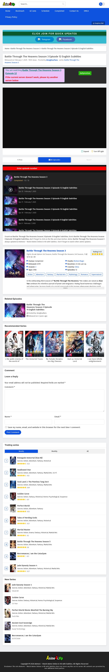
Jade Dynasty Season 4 (27, 565)
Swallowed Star (24, 470)
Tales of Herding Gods (27, 518)
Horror (45, 497)
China (77, 267)
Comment (10, 387)
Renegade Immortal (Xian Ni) (29, 458)
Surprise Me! (99, 23)
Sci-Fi (55, 473)
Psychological (54, 497)
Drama (31, 533)
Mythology (73, 274)
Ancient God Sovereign (22, 623)
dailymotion (85, 73)
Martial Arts (61, 274)
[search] (63, 4)
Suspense (63, 497)
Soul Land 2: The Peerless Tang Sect (33, 482)
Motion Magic (79, 261)
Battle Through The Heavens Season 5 (33, 541)
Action (30, 274)
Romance (84, 274)
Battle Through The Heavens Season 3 (30, 177)
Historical (47, 461)
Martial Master (23, 530)
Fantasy (50, 274)
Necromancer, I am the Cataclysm (31, 553)
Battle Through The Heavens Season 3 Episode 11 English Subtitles (39, 307)
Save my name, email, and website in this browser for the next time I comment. (44, 427)
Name (8, 416)
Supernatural (96, 274)
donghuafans (52, 60)
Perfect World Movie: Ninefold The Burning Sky (32, 610)
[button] (66, 39)
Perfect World (23, 506)
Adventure (40, 274)
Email (57, 416)
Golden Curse (23, 494)
